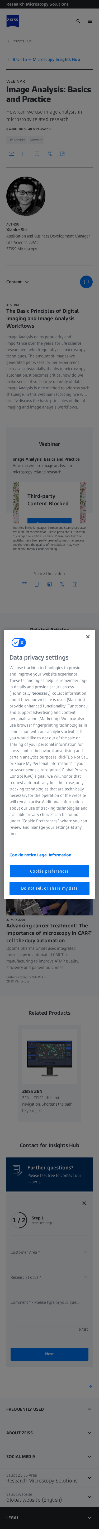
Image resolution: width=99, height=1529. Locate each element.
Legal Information (54, 854)
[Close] (88, 636)
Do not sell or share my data (49, 888)
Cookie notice (23, 854)
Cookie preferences (49, 871)
